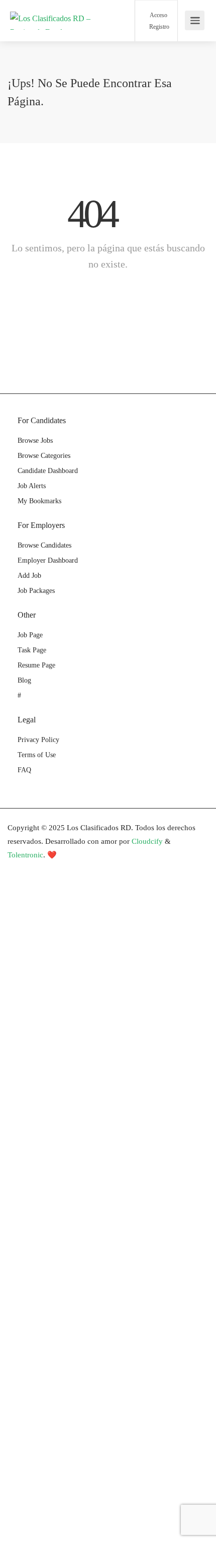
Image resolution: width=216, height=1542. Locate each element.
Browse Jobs (35, 440)
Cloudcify (147, 841)
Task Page (32, 650)
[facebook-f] (18, 868)
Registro (158, 26)
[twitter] (51, 868)
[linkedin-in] (34, 868)
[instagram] (67, 868)
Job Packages (36, 590)
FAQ (24, 770)
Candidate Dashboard (48, 471)
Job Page (30, 635)
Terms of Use (37, 755)
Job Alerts (32, 486)
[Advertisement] (108, 996)
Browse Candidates (44, 545)
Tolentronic (25, 855)
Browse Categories (44, 455)
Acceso (157, 15)
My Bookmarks (39, 501)
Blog (24, 680)
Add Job (29, 575)
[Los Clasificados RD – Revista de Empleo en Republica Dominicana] (52, 34)
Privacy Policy (38, 740)
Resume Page (36, 665)
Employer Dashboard (48, 560)
